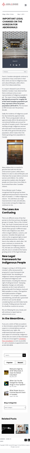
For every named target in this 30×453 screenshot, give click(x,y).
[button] (3, 429)
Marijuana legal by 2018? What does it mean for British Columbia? (16, 372)
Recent (20, 362)
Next (25, 71)
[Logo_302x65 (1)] (10, 3)
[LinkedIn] (16, 65)
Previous (6, 71)
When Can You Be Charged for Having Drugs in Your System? (17, 383)
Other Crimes (10, 14)
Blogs (4, 14)
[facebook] (25, 440)
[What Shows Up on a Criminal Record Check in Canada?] (6, 392)
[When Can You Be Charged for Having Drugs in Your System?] (6, 382)
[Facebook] (10, 65)
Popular (10, 362)
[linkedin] (29, 440)
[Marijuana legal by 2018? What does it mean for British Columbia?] (6, 371)
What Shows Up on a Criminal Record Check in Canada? (17, 392)
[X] (13, 65)
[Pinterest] (19, 65)
